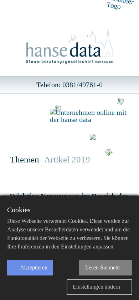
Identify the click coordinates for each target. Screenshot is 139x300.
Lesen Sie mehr (102, 267)
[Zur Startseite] (69, 46)
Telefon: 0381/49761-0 (69, 85)
